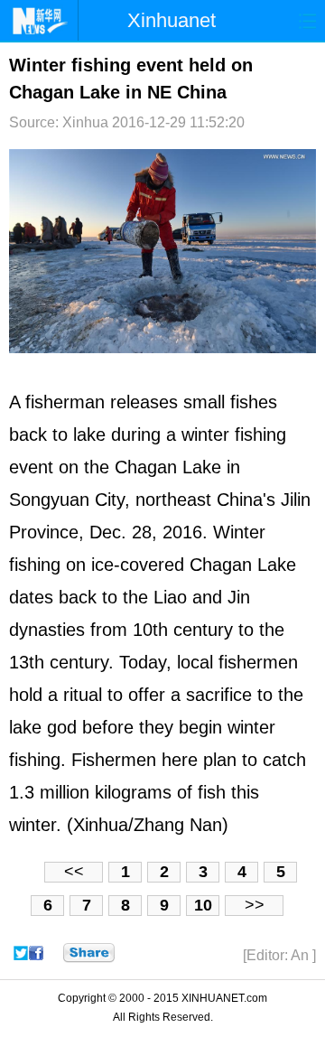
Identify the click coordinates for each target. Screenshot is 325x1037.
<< (74, 872)
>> (255, 905)
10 (203, 905)
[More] (89, 953)
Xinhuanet (171, 20)
